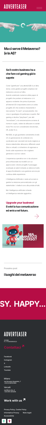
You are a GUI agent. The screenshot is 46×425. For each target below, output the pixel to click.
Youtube (7, 370)
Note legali (27, 413)
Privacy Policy (9, 409)
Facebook (8, 357)
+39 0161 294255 (10, 392)
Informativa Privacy (11, 413)
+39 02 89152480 (10, 383)
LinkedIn (7, 367)
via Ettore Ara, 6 (9, 390)
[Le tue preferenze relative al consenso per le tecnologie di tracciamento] (4, 421)
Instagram (8, 360)
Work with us (13, 400)
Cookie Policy (21, 409)
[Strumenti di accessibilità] (9, 421)
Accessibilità (9, 416)
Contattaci (12, 347)
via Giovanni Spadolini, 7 (12, 381)
